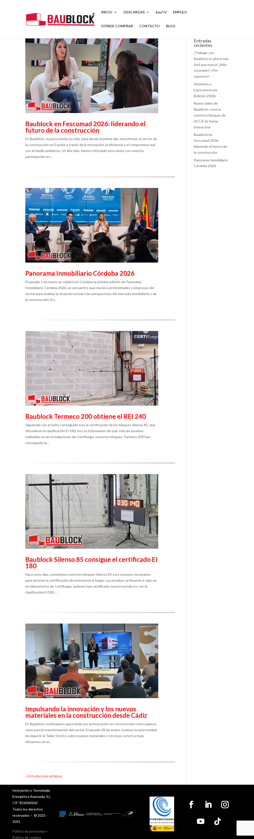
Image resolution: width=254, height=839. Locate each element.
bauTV (161, 12)
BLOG (170, 26)
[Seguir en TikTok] (217, 821)
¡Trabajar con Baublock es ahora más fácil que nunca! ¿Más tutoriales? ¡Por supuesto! (211, 64)
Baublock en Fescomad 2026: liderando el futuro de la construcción (85, 127)
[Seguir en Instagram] (225, 804)
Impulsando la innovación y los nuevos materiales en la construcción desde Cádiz (86, 712)
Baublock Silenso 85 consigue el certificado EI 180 (91, 562)
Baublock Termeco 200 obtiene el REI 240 (85, 416)
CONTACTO (149, 26)
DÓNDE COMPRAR (117, 26)
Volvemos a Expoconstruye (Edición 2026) (205, 90)
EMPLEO (180, 12)
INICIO (106, 12)
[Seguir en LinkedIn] (208, 804)
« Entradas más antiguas (44, 776)
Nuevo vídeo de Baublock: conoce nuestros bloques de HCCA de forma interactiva (210, 115)
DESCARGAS (134, 12)
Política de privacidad (28, 831)
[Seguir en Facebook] (191, 804)
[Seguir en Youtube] (200, 821)
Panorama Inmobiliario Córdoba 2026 (79, 273)
